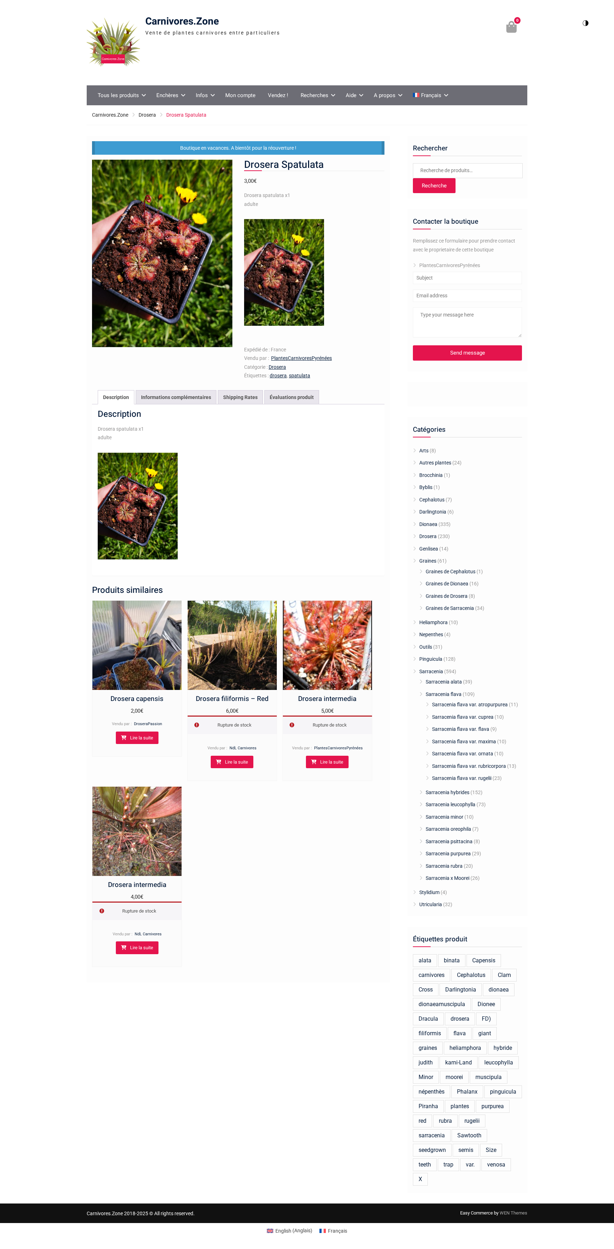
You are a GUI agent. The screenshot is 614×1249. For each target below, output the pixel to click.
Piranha (428, 1106)
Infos (202, 95)
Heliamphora (433, 622)
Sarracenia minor (444, 817)
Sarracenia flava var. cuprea (463, 717)
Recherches (314, 95)
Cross (426, 989)
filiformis (430, 1033)
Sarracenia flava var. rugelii (461, 778)
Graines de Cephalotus (450, 571)
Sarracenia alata (444, 682)
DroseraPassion (148, 724)
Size (491, 1150)
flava (459, 1033)
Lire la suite (141, 737)
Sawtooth (469, 1135)
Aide (351, 95)
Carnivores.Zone (182, 21)
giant (484, 1033)
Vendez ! (278, 95)
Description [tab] (116, 397)
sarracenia (432, 1135)
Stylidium (429, 892)
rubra (445, 1120)
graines (428, 1048)
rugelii (472, 1120)
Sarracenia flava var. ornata (462, 753)
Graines (427, 561)
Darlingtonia (432, 512)
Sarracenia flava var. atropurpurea (470, 704)
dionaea (499, 989)
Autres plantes (435, 463)
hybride (503, 1048)
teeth (425, 1164)
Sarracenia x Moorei (447, 878)
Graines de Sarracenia (450, 608)
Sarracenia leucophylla (450, 804)
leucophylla (498, 1062)
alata (425, 960)
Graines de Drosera (447, 596)
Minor (426, 1077)
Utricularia (430, 904)
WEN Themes (513, 1213)
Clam (504, 975)
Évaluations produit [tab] (292, 397)
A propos (384, 95)
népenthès (432, 1091)
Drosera (147, 115)
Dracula (428, 1018)
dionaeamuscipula (442, 1004)
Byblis (425, 487)
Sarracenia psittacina (449, 841)
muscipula (488, 1077)
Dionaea (428, 524)
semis (465, 1150)
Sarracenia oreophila (448, 829)
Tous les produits (118, 95)
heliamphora (465, 1048)
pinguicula (503, 1091)
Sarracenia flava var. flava (460, 729)
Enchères (167, 95)
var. (470, 1164)
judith (426, 1062)
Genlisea (428, 549)
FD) (486, 1018)
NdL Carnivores (243, 748)
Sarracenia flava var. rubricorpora (469, 766)
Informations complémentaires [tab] (176, 397)
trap (448, 1164)
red (422, 1120)
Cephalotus (432, 500)
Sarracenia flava (444, 694)
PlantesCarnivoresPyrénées (301, 358)
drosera (278, 375)
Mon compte (240, 95)
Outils (425, 647)
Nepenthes (431, 634)
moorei (454, 1077)
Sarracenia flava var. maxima (464, 741)
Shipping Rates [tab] (240, 397)
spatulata (299, 375)
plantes (460, 1106)
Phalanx (467, 1091)
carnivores (432, 975)
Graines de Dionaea (447, 583)
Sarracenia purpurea (448, 853)
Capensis (483, 960)
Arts (424, 450)
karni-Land (458, 1062)
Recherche (434, 186)
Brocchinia (431, 475)
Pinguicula (430, 659)
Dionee (486, 1004)
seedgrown (432, 1150)
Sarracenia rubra (444, 866)
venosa (496, 1164)
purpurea (492, 1106)
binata (452, 960)
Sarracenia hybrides (447, 792)
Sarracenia (431, 671)
